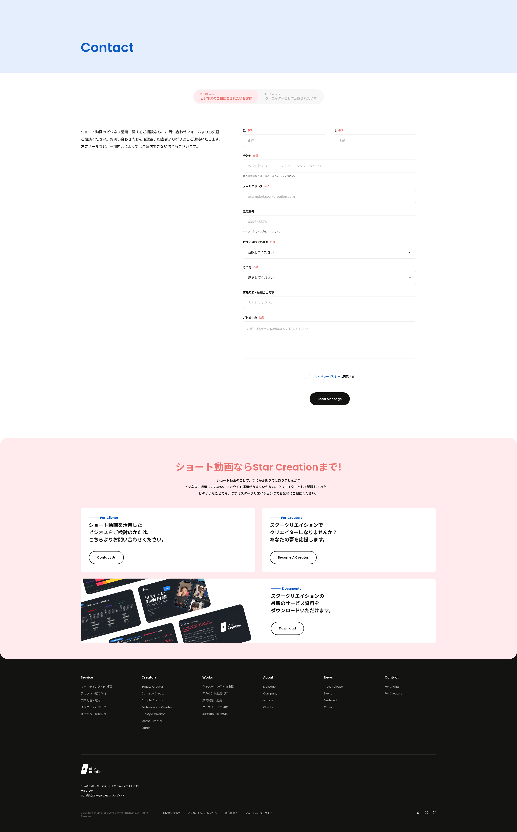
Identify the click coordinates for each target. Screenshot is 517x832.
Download (287, 628)
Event (328, 693)
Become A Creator (293, 557)
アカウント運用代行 (93, 693)
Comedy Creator (154, 693)
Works (207, 677)
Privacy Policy (171, 812)
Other (146, 728)
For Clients (392, 687)
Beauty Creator (152, 687)
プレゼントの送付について (202, 812)
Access (268, 700)
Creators (149, 677)
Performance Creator (157, 707)
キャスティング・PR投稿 (96, 687)
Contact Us (106, 557)
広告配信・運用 (91, 700)
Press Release (333, 687)
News (328, 677)
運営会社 (230, 812)
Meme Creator (152, 721)
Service (87, 677)
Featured (330, 700)
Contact (392, 677)
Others (329, 707)
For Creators (393, 693)
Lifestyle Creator (153, 714)
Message (269, 687)
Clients (268, 707)
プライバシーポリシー (326, 377)
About (268, 677)
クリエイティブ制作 (93, 707)
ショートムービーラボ (258, 812)
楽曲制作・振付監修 (93, 714)
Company (270, 693)
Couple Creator (152, 700)
